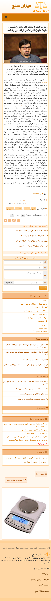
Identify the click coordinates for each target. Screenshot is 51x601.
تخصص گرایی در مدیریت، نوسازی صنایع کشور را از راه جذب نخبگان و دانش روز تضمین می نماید (26, 346)
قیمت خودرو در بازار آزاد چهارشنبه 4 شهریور (33, 245)
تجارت (27, 462)
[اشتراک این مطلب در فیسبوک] (10, 220)
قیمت (35, 462)
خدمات (44, 82)
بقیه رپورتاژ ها (42, 444)
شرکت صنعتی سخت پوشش (37, 318)
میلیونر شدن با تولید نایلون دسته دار (34, 430)
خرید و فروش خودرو (40, 314)
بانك (24, 458)
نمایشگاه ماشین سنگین (39, 331)
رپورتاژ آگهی (44, 585)
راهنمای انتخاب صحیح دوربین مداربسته (35, 359)
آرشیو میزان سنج (41, 591)
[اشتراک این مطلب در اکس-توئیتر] (5, 220)
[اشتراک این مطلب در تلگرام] (14, 220)
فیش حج (44, 325)
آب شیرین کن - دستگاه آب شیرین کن (34, 304)
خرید (31, 458)
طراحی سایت (42, 321)
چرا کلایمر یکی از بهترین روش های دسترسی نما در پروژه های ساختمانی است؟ (26, 366)
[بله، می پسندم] (23, 215)
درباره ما (45, 574)
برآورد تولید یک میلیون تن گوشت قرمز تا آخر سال (32, 240)
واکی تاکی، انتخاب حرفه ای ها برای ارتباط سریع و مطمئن (27, 437)
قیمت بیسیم (43, 328)
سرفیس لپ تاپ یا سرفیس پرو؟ (36, 433)
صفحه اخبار (40, 474)
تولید (38, 458)
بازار (33, 209)
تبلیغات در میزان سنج (40, 579)
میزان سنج (21, 5)
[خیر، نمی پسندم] (12, 215)
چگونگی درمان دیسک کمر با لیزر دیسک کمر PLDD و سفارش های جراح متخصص (25, 383)
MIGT (45, 300)
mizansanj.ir (38, 194)
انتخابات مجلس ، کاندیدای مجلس (35, 311)
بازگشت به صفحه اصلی (15, 480)
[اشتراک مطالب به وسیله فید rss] (18, 220)
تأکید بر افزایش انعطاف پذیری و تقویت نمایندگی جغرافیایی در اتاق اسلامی (27, 353)
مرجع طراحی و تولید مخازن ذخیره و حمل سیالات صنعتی (27, 440)
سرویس (10, 209)
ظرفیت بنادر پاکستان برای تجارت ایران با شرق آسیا (32, 230)
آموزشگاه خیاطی (41, 307)
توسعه (19, 106)
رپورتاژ (17, 458)
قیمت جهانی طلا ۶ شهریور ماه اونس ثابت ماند (34, 235)
